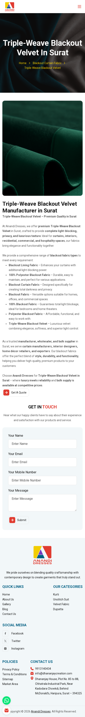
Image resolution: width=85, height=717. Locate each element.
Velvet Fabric (61, 604)
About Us (8, 599)
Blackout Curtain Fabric (47, 63)
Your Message (18, 490)
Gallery (6, 604)
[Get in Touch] (6, 710)
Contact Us (9, 614)
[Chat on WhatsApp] (6, 700)
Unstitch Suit (61, 599)
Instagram (17, 648)
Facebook (17, 633)
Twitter (16, 641)
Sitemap (7, 679)
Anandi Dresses (41, 711)
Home (22, 63)
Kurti (56, 594)
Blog (5, 609)
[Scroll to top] (79, 713)
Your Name (15, 435)
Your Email (15, 454)
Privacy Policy (10, 669)
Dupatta (58, 609)
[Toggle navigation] (79, 6)
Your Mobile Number (22, 472)
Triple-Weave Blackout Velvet (42, 67)
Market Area (10, 684)
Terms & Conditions (14, 674)
